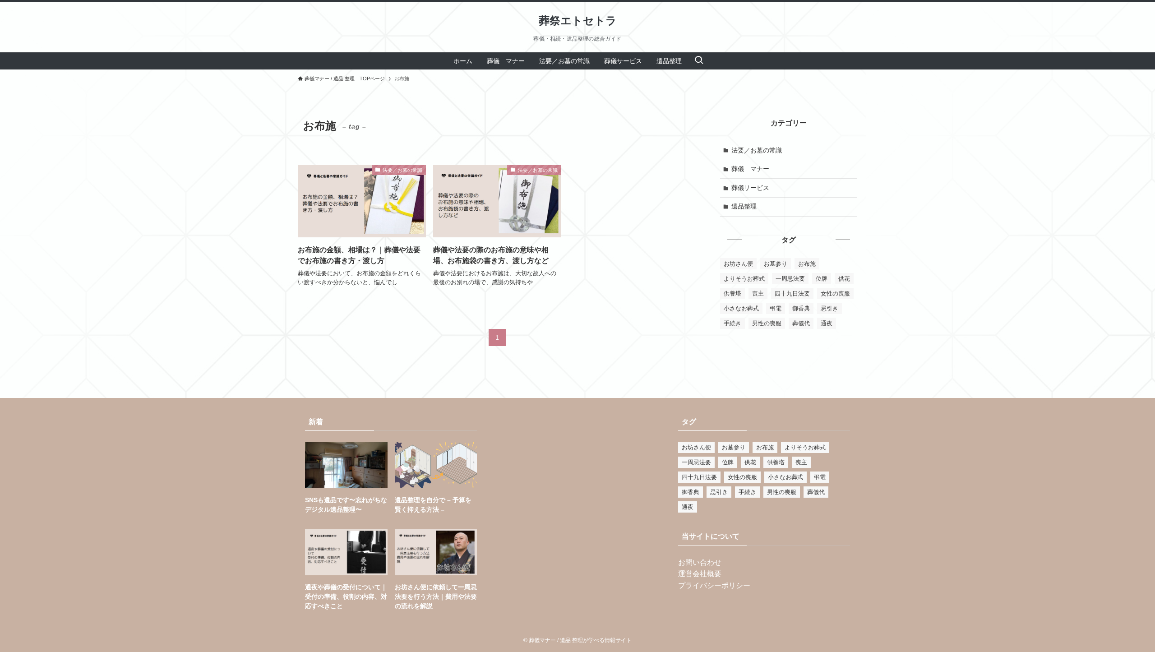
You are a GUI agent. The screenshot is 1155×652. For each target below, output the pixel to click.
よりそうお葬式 (744, 278)
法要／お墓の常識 (756, 150)
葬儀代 (801, 323)
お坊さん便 (738, 263)
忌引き (829, 308)
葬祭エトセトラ (578, 20)
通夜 (826, 323)
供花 (844, 278)
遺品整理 (744, 206)
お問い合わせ (699, 562)
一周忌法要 (790, 278)
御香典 (801, 308)
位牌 (821, 278)
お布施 (807, 263)
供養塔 (732, 293)
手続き (732, 323)
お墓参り (775, 263)
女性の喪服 (835, 293)
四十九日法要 (792, 293)
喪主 (758, 293)
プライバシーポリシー (714, 585)
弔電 (775, 308)
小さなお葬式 (741, 308)
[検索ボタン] (699, 60)
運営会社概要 (699, 574)
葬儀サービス (750, 187)
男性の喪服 (766, 323)
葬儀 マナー (750, 168)
